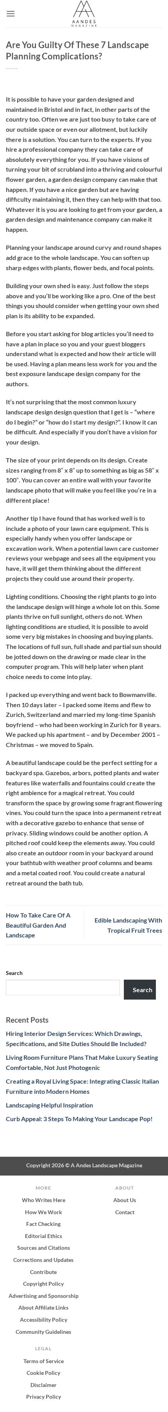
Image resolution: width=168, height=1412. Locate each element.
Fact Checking (43, 1223)
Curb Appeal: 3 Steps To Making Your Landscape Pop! (79, 1118)
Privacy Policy (43, 1396)
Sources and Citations (43, 1247)
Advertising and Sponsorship (44, 1295)
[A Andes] (84, 13)
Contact (124, 1212)
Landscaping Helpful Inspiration (49, 1105)
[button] (10, 13)
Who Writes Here (43, 1200)
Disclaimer (43, 1385)
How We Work (43, 1212)
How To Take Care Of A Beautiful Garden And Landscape (38, 925)
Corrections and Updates (43, 1259)
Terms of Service (43, 1361)
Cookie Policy (43, 1372)
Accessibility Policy (43, 1319)
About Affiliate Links (43, 1307)
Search (14, 972)
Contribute (43, 1272)
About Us (124, 1200)
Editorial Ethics (43, 1236)
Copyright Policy (43, 1283)
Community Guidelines (43, 1331)
